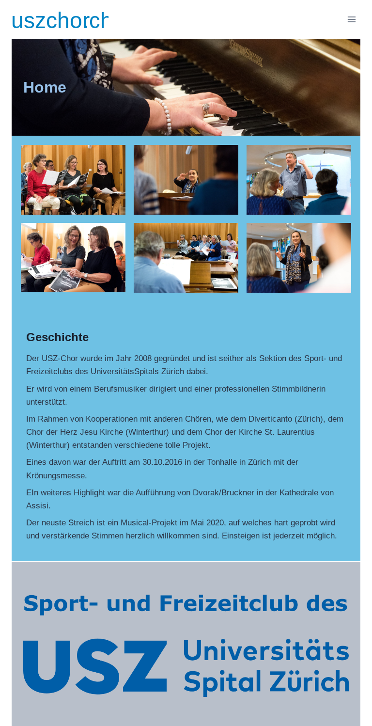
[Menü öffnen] (351, 19)
